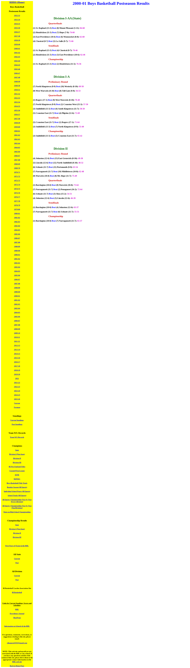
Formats (17, 407)
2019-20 (17, 374)
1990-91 (17, 255)
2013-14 (17, 350)
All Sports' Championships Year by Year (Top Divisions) (17, 507)
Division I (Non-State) (17, 454)
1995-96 (17, 275)
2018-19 (17, 370)
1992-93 (17, 263)
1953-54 (17, 102)
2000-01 (17, 296)
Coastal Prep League (17, 471)
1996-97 (17, 279)
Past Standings (17, 424)
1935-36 (17, 28)
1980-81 (17, 213)
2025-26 (17, 399)
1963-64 (17, 143)
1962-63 (17, 139)
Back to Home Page (17, 666)
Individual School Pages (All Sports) (17, 491)
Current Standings (17, 420)
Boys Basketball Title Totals (17, 483)
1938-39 (17, 40)
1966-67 (17, 156)
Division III (17, 462)
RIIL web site (17, 662)
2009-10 (17, 333)
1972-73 (17, 180)
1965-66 (17, 152)
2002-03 (17, 304)
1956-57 (17, 114)
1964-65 (17, 147)
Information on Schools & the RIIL (17, 626)
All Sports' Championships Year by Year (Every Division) (17, 501)
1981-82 (17, 218)
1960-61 (17, 131)
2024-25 (17, 395)
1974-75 (17, 189)
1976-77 (17, 197)
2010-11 (17, 337)
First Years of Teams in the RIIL (17, 546)
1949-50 (17, 86)
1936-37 (17, 32)
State (17, 450)
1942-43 (17, 57)
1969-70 (17, 168)
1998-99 (17, 288)
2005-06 (17, 317)
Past (17, 563)
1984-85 (17, 230)
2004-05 (17, 312)
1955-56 (17, 110)
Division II (17, 458)
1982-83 (17, 222)
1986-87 (17, 238)
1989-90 (17, 251)
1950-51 (17, 90)
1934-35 (17, 24)
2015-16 (17, 358)
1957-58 (17, 119)
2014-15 (17, 354)
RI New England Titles (17, 467)
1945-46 (17, 69)
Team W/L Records (17, 437)
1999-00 (17, 292)
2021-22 (17, 383)
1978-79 (17, 205)
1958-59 (17, 123)
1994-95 (17, 271)
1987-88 (17, 242)
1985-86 (17, 234)
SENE (17, 475)
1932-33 (17, 15)
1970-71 (17, 172)
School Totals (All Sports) (17, 495)
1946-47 (17, 73)
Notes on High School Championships (17, 512)
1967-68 (17, 160)
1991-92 (17, 259)
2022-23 (17, 387)
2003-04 (17, 308)
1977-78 (17, 201)
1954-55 (17, 106)
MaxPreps (17, 618)
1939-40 (17, 44)
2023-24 (17, 391)
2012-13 (17, 345)
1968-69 (17, 164)
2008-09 (17, 329)
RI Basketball (17, 592)
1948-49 (17, 81)
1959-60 (17, 127)
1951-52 (17, 94)
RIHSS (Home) (17, 2)
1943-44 (17, 61)
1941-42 (17, 53)
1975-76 (17, 193)
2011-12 (17, 341)
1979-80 (17, 209)
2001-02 (17, 300)
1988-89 (17, 246)
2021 (17, 378)
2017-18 (17, 366)
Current (17, 403)
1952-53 (17, 98)
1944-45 (17, 65)
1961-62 (17, 135)
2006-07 (17, 321)
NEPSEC (17, 479)
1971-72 (17, 176)
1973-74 (17, 185)
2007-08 (17, 325)
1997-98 (17, 284)
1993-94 (17, 267)
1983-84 (17, 226)
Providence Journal (17, 614)
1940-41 (17, 48)
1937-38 (17, 36)
